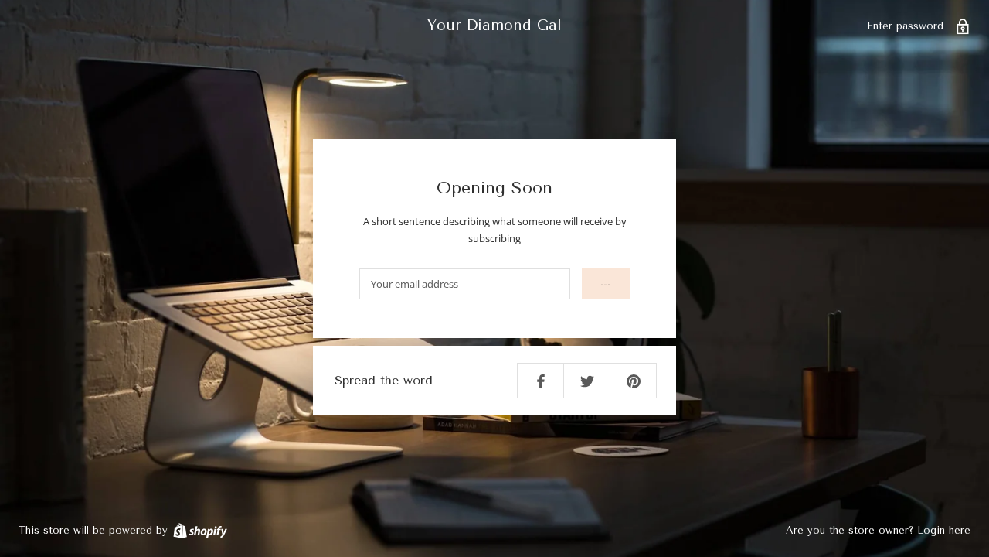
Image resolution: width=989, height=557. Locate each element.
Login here (943, 530)
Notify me (605, 284)
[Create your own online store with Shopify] (199, 530)
